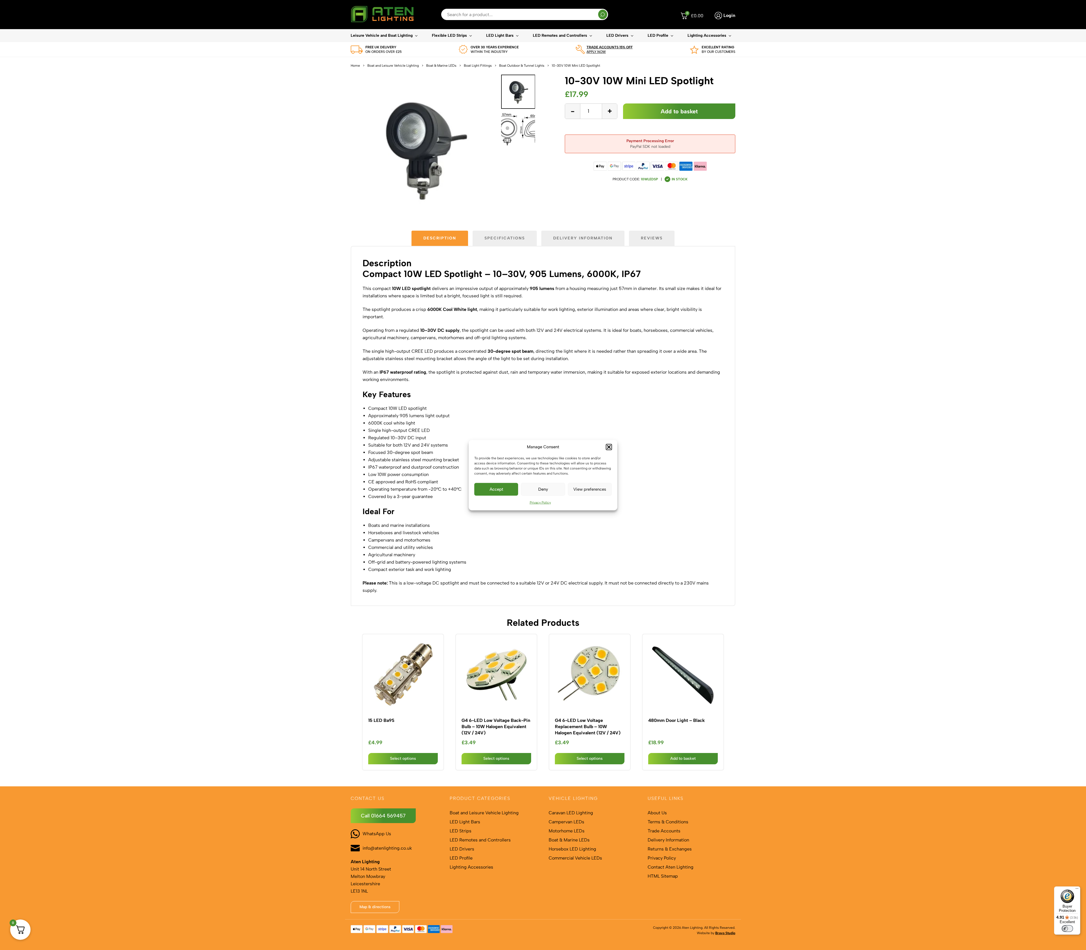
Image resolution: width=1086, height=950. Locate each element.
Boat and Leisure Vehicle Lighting (393, 66)
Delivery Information (668, 840)
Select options (403, 758)
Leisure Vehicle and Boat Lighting (382, 35)
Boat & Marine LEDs (441, 66)
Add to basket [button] (683, 758)
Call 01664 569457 (383, 816)
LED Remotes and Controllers (560, 35)
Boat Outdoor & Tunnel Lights (521, 66)
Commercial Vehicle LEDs (575, 858)
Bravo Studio (725, 933)
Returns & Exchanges (670, 849)
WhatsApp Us (377, 833)
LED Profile (658, 35)
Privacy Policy (540, 502)
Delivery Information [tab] (583, 238)
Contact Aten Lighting (670, 867)
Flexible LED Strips (449, 35)
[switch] (1067, 928)
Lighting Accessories (707, 35)
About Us (657, 812)
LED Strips (460, 831)
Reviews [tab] (652, 238)
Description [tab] (439, 238)
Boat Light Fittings (478, 66)
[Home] (382, 14)
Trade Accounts (664, 831)
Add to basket (679, 111)
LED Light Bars (500, 35)
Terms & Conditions (668, 822)
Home (355, 66)
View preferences (589, 489)
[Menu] (1077, 889)
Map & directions (375, 906)
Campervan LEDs (566, 822)
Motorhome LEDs (567, 831)
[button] (609, 447)
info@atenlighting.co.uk (387, 848)
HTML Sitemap (663, 876)
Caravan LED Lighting (571, 812)
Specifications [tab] (504, 238)
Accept (496, 489)
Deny (543, 489)
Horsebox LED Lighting (572, 849)
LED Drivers (617, 35)
